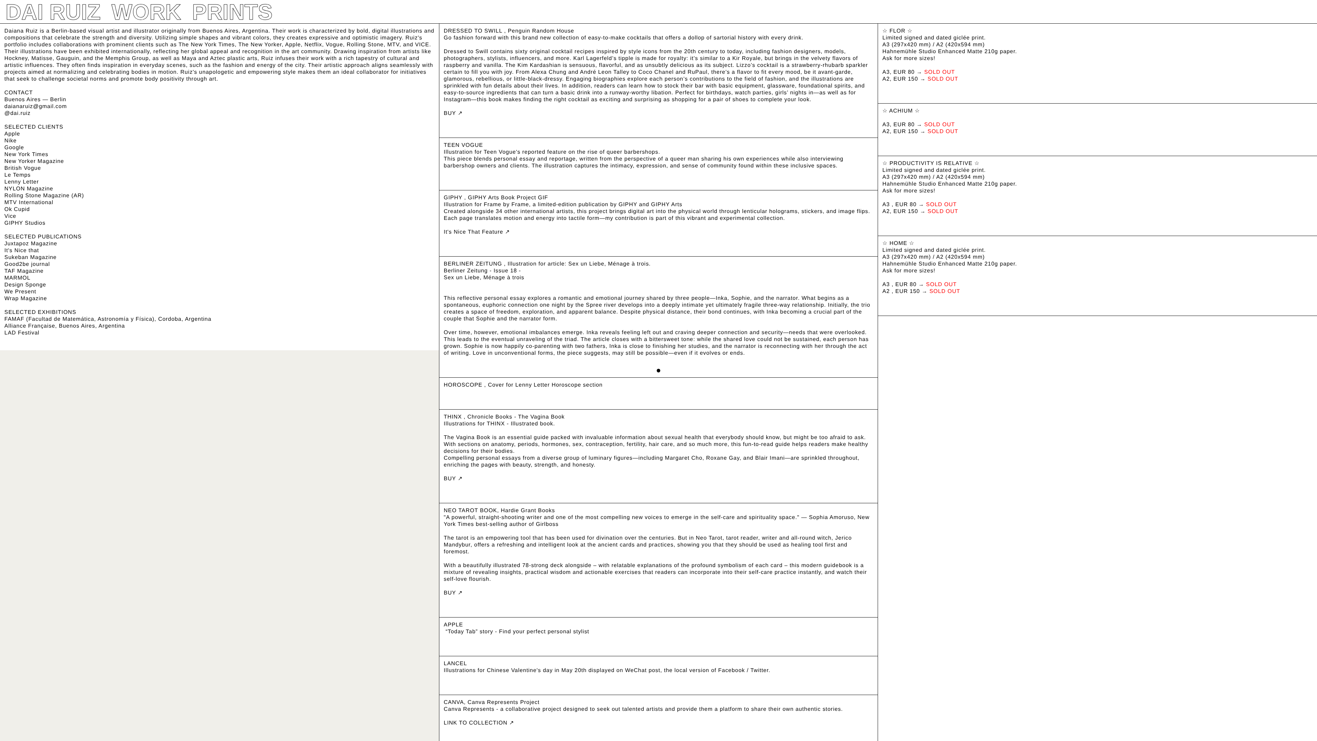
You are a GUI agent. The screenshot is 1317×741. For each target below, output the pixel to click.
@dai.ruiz (17, 113)
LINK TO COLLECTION (476, 723)
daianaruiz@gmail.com (35, 106)
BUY (451, 113)
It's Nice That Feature (474, 232)
